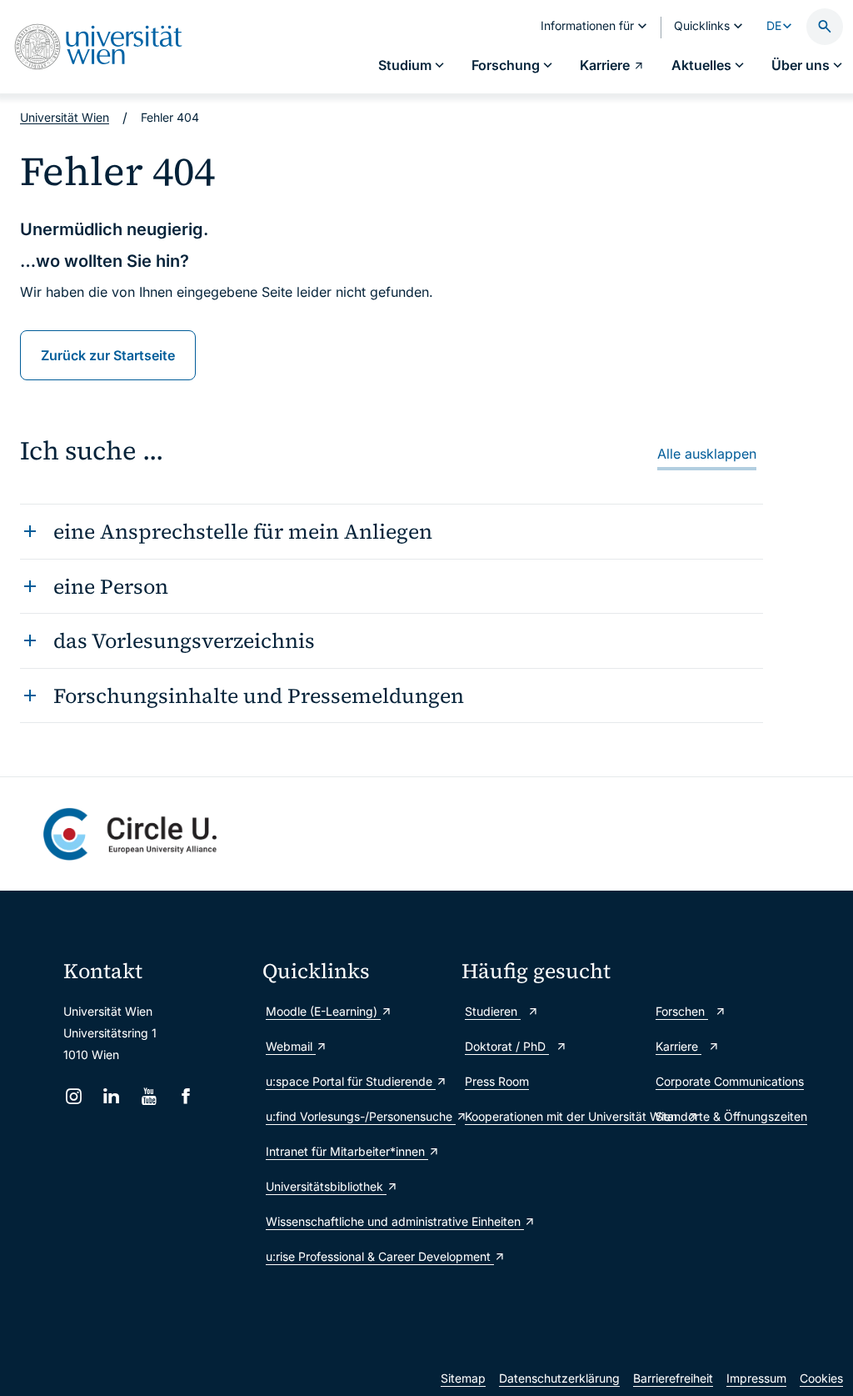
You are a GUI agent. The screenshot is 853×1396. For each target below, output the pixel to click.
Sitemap (463, 1378)
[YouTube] (149, 1096)
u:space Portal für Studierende (351, 1081)
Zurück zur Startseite (108, 355)
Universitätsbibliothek (326, 1186)
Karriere (678, 1046)
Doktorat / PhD (507, 1046)
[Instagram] (74, 1096)
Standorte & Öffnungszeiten (731, 1116)
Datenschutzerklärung (559, 1378)
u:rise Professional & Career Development (355, 1256)
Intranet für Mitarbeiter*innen (347, 1151)
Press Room (497, 1081)
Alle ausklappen (706, 453)
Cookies (821, 1378)
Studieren (493, 1011)
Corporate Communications (730, 1081)
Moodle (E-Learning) (323, 1011)
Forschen (682, 1011)
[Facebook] (186, 1096)
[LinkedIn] (111, 1096)
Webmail (291, 1046)
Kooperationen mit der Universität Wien (552, 1116)
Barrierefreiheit (673, 1378)
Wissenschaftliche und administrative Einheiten (355, 1221)
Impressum (756, 1378)
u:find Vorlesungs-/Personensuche (355, 1116)
